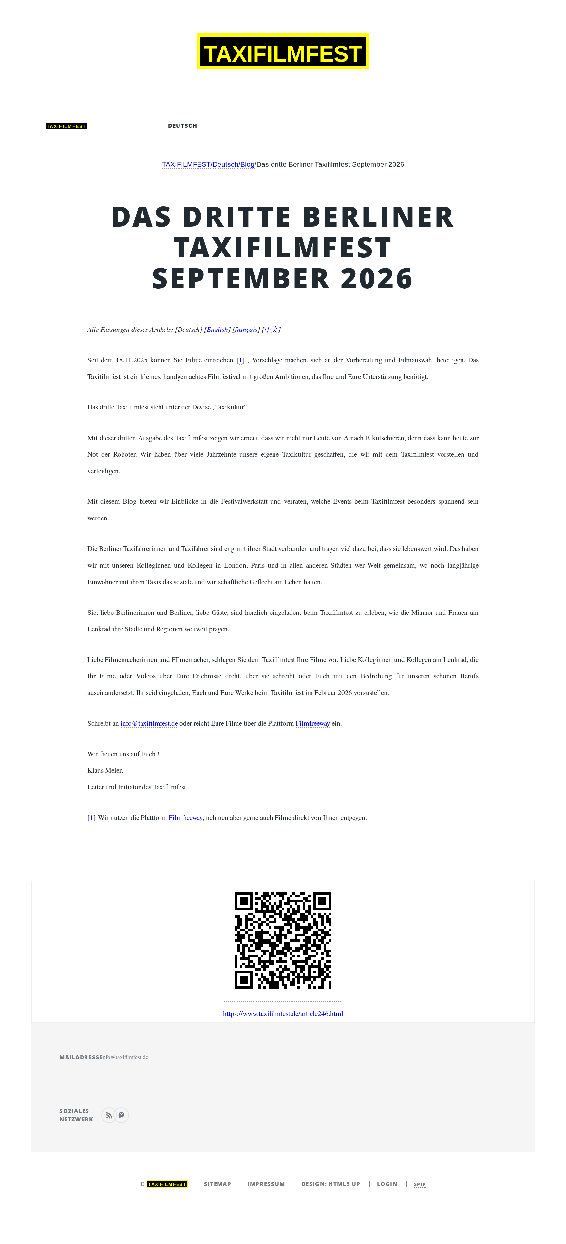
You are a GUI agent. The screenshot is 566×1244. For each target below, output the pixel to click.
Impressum (266, 1184)
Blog (247, 164)
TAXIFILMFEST (186, 164)
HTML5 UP (344, 1184)
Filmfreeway (313, 722)
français (297, 125)
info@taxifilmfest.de (149, 722)
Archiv (127, 125)
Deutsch (182, 125)
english (239, 125)
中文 (348, 125)
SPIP (420, 1184)
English (217, 329)
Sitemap (217, 1184)
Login (387, 1184)
